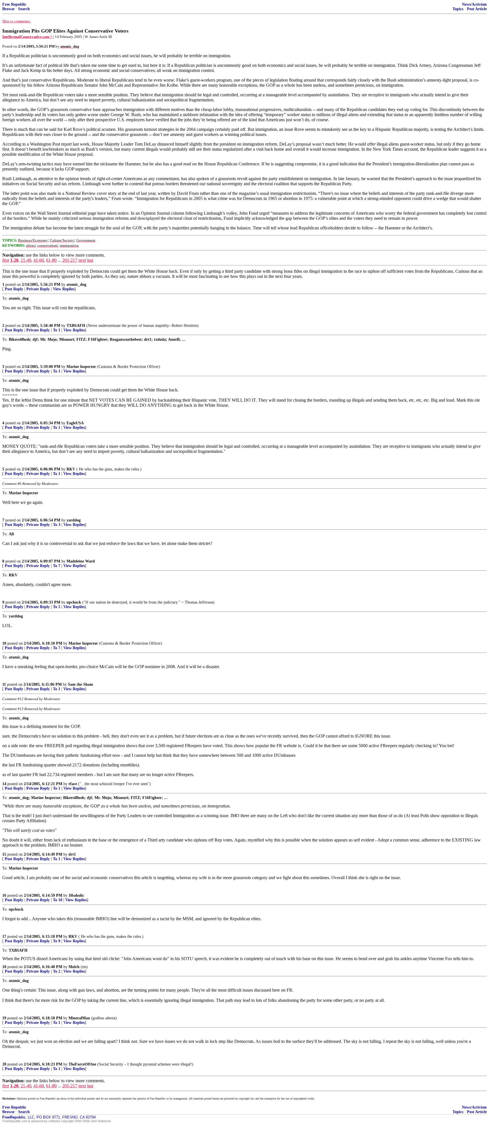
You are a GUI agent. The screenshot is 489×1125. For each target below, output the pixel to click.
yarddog (74, 520)
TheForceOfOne (82, 1064)
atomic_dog (76, 284)
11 (4, 684)
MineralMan (79, 1018)
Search (24, 9)
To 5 (56, 607)
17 (4, 936)
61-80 (51, 260)
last (90, 260)
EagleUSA (75, 423)
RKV (71, 469)
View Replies (63, 289)
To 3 (56, 525)
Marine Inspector (81, 367)
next (82, 260)
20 (4, 1064)
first (5, 260)
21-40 (26, 260)
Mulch (74, 967)
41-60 (38, 260)
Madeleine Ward (81, 561)
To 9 (56, 941)
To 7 (56, 566)
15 (4, 854)
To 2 (56, 971)
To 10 (57, 900)
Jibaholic (76, 895)
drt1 (72, 854)
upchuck (74, 602)
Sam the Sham (80, 684)
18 (4, 967)
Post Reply (14, 289)
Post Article (477, 9)
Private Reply (38, 289)
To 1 (56, 330)
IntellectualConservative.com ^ (27, 37)
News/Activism (474, 4)
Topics (457, 9)
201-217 (69, 260)
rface (72, 784)
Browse (8, 9)
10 (4, 643)
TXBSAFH (76, 325)
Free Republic (14, 4)
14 (4, 784)
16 (4, 895)
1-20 (14, 260)
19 (4, 1018)
